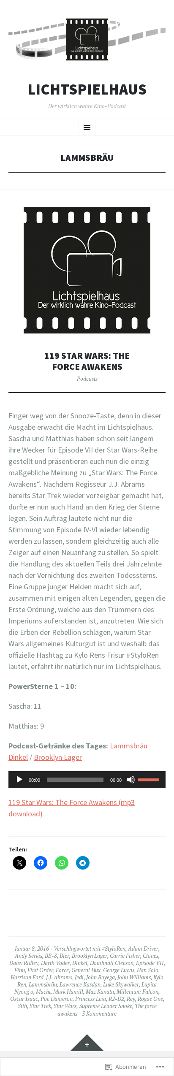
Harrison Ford (27, 977)
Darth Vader (55, 963)
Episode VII (150, 963)
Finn (19, 970)
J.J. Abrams (59, 977)
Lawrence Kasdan (80, 984)
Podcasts (87, 378)
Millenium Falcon (137, 991)
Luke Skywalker (121, 984)
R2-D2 (116, 999)
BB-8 (51, 955)
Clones (150, 955)
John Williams (134, 977)
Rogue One (150, 999)
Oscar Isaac (24, 999)
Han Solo (147, 970)
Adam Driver (143, 948)
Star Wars (65, 1006)
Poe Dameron (57, 999)
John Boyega (100, 977)
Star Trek (40, 1006)
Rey (131, 999)
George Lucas (118, 970)
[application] (87, 779)
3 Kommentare (99, 1013)
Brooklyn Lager (58, 757)
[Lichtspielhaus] (87, 39)
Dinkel (79, 963)
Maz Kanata (100, 991)
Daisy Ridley (23, 963)
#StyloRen (113, 948)
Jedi (79, 977)
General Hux (86, 970)
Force (62, 970)
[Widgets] (87, 1042)
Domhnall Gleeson (111, 963)
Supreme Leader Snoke (105, 1006)
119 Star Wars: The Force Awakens (87, 361)
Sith (22, 1006)
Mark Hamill (68, 991)
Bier (64, 955)
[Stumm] (131, 779)
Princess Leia (90, 999)
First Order (40, 970)
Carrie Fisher (125, 955)
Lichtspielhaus (87, 89)
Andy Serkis (28, 955)
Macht (43, 991)
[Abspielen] (19, 779)
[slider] (149, 778)
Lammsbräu (43, 984)
